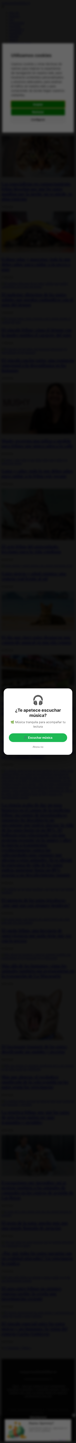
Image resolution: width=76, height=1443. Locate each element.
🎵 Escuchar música (38, 737)
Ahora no (38, 746)
